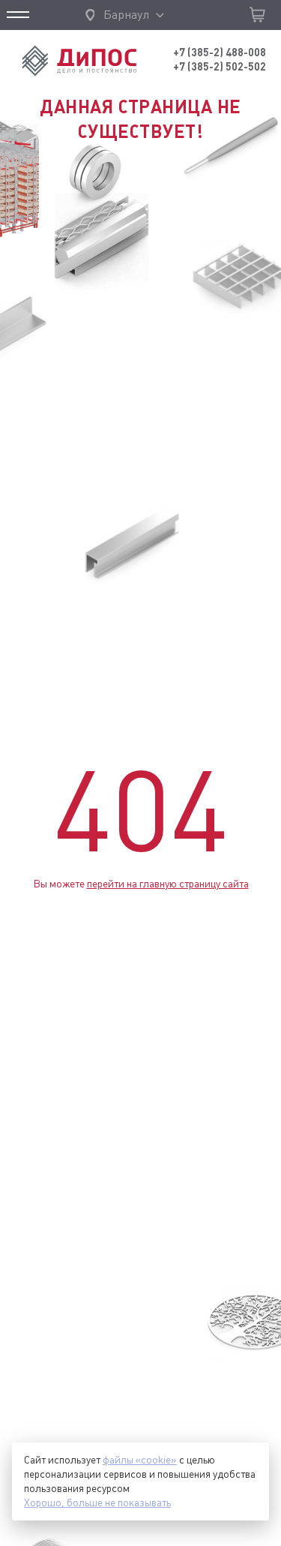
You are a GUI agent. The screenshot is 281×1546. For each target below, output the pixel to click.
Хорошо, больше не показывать (97, 1502)
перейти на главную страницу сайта (168, 884)
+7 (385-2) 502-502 (219, 67)
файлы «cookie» (140, 1460)
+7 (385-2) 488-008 (219, 53)
